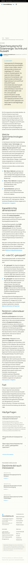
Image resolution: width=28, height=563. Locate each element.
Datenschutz (19, 539)
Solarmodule (19, 522)
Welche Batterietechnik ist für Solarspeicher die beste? (14, 418)
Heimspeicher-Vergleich (8, 203)
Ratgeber (7, 38)
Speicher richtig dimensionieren (13, 250)
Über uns (18, 533)
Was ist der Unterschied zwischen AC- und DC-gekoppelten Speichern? (14, 445)
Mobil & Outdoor (20, 524)
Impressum (18, 537)
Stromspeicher (19, 520)
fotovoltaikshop (8, 4)
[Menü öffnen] (16, 4)
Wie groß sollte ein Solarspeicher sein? (14, 437)
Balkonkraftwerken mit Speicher (10, 306)
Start (3, 38)
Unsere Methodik (20, 531)
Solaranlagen (19, 518)
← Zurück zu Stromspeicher (7, 454)
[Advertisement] (14, 21)
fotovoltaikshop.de (8, 516)
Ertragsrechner (5, 539)
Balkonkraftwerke (20, 516)
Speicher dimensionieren (7, 535)
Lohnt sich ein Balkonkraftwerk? (6, 532)
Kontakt (18, 535)
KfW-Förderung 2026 (7, 537)
